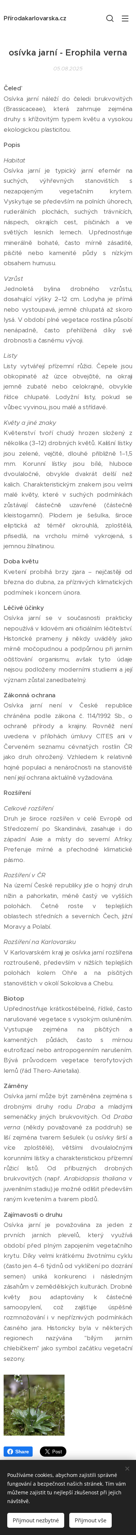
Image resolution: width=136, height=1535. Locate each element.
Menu (125, 18)
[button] (110, 18)
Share (22, 1451)
